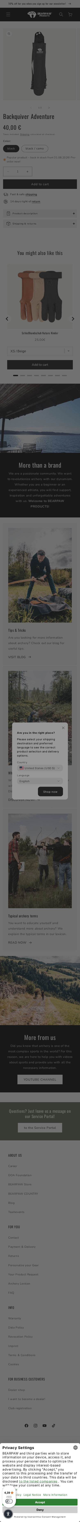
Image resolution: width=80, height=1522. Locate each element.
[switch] (9, 1501)
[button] (8, 1514)
